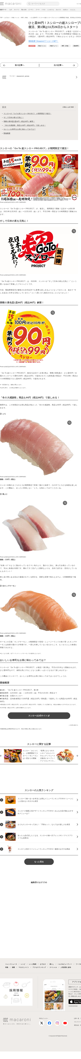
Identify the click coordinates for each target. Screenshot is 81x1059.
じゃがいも (50, 9)
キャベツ (16, 9)
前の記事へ (19, 65)
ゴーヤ (37, 9)
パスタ (43, 9)
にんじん (72, 9)
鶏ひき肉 (23, 9)
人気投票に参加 (66, 967)
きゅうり (58, 9)
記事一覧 (76, 1018)
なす (10, 9)
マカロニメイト (24, 967)
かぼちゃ (65, 9)
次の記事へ (58, 65)
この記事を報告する (73, 725)
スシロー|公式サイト (37, 716)
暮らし (52, 964)
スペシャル (53, 967)
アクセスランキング (39, 967)
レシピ (23, 964)
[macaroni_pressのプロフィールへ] (39, 77)
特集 (6, 967)
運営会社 (76, 1025)
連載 (13, 967)
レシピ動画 (32, 964)
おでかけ (43, 964)
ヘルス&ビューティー (65, 964)
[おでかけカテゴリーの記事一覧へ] (31, 46)
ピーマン (31, 9)
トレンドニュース (11, 964)
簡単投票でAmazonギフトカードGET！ (43, 41)
